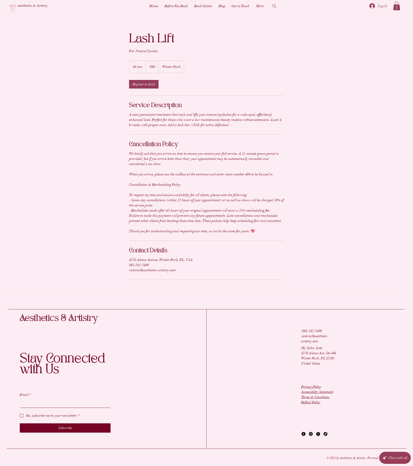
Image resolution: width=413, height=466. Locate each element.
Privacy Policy (311, 387)
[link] (144, 84)
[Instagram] (310, 434)
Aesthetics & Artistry (59, 318)
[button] (396, 6)
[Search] (274, 6)
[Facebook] (303, 434)
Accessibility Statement (317, 392)
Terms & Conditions (315, 397)
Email (25, 395)
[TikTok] (325, 434)
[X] (318, 434)
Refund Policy (311, 402)
